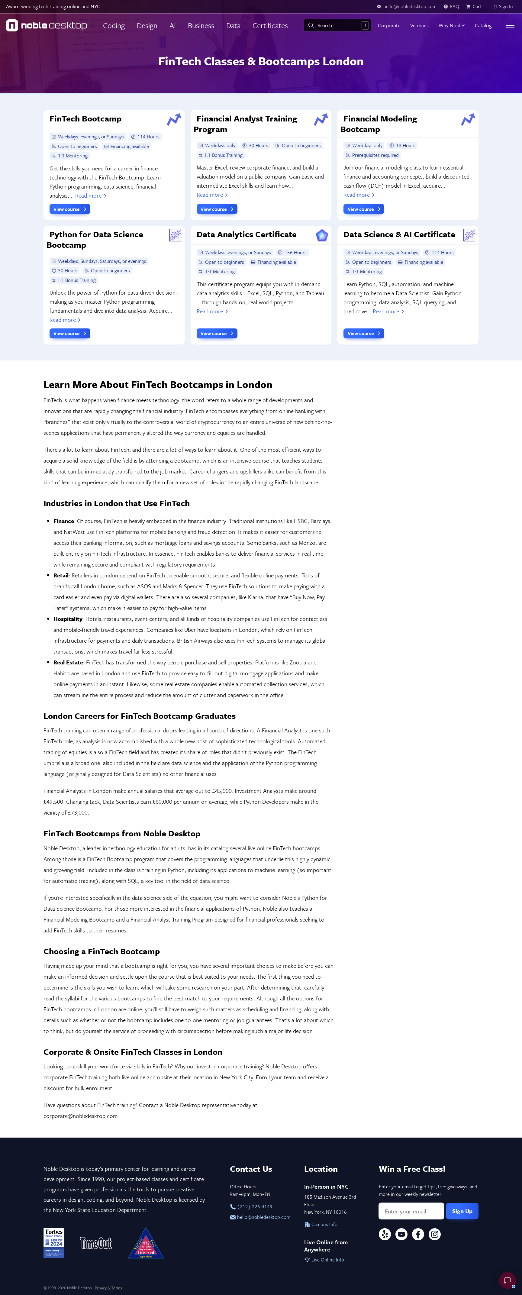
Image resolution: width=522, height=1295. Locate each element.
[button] (507, 1280)
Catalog (483, 25)
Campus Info (323, 1224)
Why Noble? (452, 25)
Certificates (270, 25)
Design (147, 25)
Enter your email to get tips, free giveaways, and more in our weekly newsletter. (428, 1190)
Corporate (389, 25)
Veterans (419, 25)
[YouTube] (401, 1235)
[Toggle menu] (510, 25)
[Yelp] (385, 1235)
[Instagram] (435, 1235)
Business (201, 25)
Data (233, 25)
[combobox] (337, 25)
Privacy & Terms (108, 1288)
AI (172, 25)
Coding (114, 25)
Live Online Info (327, 1259)
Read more (88, 195)
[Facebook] (418, 1235)
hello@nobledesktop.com (263, 1217)
